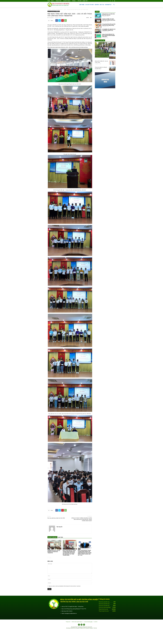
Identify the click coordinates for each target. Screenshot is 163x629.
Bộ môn (97, 4)
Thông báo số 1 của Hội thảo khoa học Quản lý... (108, 14)
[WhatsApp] (65, 20)
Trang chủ (49, 9)
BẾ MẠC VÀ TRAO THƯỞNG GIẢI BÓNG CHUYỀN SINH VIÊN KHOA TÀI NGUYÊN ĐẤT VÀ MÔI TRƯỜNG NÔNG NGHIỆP (82, 519)
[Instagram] (81, 625)
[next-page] (50, 557)
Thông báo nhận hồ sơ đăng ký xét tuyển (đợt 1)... (101, 68)
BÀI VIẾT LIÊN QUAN (52, 537)
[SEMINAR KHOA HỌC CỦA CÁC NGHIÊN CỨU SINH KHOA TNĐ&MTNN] (54, 545)
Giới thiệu (81, 4)
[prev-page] (48, 557)
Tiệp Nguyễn (51, 17)
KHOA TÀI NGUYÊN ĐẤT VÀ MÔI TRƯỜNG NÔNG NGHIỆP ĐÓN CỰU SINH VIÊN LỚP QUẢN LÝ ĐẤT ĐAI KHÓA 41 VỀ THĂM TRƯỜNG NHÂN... (69, 553)
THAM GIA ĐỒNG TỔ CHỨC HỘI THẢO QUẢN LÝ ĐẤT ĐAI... (108, 19)
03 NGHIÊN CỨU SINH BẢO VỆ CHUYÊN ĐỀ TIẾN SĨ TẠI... (108, 30)
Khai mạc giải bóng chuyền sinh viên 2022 (56, 518)
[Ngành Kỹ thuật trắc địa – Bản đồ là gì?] (112, 56)
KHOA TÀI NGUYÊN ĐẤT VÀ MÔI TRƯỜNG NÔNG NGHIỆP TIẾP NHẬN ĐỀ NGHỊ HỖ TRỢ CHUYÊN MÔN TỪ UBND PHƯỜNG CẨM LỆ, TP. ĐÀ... (84, 553)
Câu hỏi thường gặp (88, 621)
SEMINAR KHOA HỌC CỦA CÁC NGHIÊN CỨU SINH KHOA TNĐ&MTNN (53, 551)
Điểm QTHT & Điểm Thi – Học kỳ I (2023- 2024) (101, 62)
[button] (114, 4)
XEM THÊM (60, 537)
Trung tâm (58, 0)
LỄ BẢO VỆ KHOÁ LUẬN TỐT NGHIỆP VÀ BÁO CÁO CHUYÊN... (101, 49)
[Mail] (115, 1)
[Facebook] (110, 1)
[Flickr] (112, 1)
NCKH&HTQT (108, 4)
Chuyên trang (66, 0)
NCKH (65, 9)
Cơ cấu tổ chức (89, 4)
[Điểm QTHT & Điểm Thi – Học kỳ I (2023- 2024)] (112, 62)
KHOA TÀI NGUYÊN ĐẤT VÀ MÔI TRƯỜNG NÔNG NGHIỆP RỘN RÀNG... (108, 35)
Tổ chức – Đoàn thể (82, 0)
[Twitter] (59, 20)
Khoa (52, 0)
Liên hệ (95, 621)
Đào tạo (102, 4)
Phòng (73, 0)
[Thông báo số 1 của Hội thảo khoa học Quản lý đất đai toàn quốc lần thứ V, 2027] (98, 15)
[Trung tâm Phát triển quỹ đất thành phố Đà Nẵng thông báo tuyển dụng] (98, 26)
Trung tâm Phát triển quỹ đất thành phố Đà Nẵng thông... (108, 25)
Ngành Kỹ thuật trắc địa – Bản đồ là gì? (101, 55)
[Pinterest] (62, 20)
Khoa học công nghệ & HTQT (57, 9)
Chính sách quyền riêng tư (77, 621)
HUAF (48, 0)
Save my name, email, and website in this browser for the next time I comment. (65, 586)
